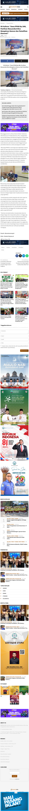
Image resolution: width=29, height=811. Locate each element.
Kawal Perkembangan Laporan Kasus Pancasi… (16, 532)
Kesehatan (14, 247)
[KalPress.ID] (14, 6)
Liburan (5, 588)
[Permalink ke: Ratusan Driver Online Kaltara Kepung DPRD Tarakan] (7, 311)
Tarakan (8, 247)
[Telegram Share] (23, 255)
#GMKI (4, 591)
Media (13, 578)
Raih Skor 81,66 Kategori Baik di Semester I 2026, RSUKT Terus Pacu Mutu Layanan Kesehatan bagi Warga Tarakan (6, 285)
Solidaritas (6, 598)
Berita (12, 524)
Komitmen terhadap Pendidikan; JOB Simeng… (13, 570)
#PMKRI (4, 593)
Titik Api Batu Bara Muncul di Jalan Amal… (15, 538)
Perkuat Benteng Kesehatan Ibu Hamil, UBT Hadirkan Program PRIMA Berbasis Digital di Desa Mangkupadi (21, 285)
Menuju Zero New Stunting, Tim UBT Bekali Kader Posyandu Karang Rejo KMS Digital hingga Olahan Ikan (7, 302)
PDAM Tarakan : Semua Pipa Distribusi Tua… (17, 575)
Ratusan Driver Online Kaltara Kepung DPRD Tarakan (6, 317)
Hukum (8, 530)
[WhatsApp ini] (27, 255)
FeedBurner (17, 779)
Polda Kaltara (18, 578)
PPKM (2, 250)
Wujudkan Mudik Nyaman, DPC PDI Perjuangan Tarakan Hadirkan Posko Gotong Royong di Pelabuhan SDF (21, 318)
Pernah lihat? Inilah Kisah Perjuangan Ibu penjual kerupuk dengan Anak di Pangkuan (6, 263)
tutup (16, 792)
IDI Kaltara (21, 247)
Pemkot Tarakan (14, 518)
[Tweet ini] (20, 255)
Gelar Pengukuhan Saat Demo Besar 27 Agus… (17, 526)
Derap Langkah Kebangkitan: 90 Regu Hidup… (16, 520)
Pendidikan (9, 568)
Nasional (9, 524)
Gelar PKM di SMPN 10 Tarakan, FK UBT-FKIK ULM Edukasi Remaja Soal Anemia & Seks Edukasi (21, 301)
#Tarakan (5, 596)
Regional (9, 518)
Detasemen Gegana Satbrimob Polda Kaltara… (15, 580)
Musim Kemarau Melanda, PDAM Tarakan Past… (17, 545)
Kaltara (2, 247)
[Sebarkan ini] (16, 255)
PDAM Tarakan (22, 541)
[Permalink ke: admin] (2, 36)
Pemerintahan (4, 568)
